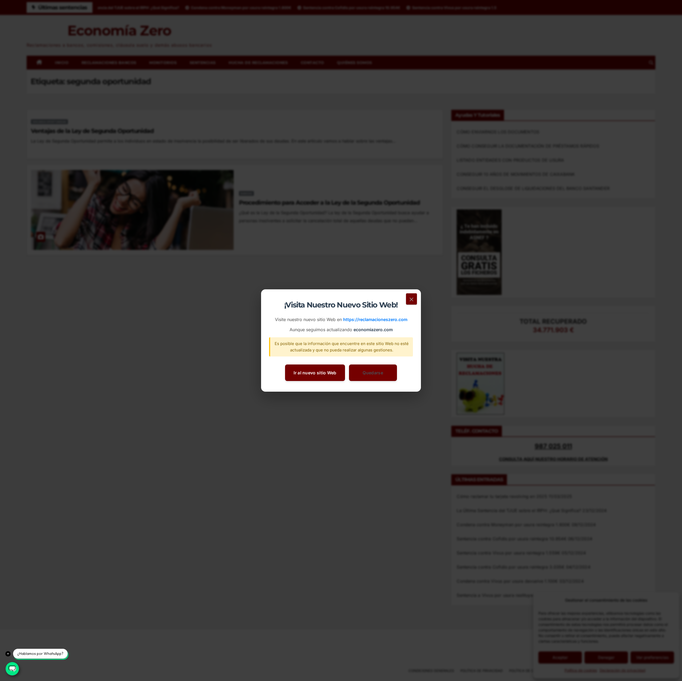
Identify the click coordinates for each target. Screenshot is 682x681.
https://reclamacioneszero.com (375, 319)
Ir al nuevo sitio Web (315, 372)
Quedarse (373, 372)
